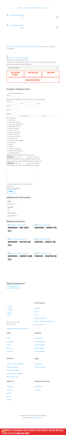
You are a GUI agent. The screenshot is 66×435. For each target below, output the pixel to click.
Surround (11, 147)
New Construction (14, 128)
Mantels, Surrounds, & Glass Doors (44, 321)
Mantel (11, 144)
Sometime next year (14, 136)
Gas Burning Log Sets (40, 318)
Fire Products (39, 303)
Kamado (9, 348)
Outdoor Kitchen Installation (15, 373)
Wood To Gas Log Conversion (15, 364)
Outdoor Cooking (39, 351)
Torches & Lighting (39, 345)
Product (13, 47)
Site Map (9, 399)
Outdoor (37, 333)
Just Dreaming (13, 138)
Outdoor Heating (39, 348)
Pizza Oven (10, 351)
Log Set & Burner (27, 47)
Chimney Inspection (12, 377)
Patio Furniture (38, 338)
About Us (10, 381)
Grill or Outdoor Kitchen (16, 151)
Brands (9, 396)
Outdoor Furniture (14, 153)
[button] (33, 432)
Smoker (9, 345)
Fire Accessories (39, 324)
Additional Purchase (14, 126)
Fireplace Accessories (15, 149)
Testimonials (10, 386)
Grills (9, 333)
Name (8, 95)
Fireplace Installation (13, 367)
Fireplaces (37, 308)
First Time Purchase (14, 122)
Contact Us (37, 390)
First (22, 103)
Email (8, 110)
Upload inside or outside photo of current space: (21, 155)
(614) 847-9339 (22, 433)
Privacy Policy (38, 364)
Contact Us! (13, 287)
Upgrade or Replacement (16, 124)
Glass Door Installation (13, 370)
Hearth (19, 47)
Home (8, 47)
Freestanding (10, 341)
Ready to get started (14, 132)
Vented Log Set (37, 47)
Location (9, 393)
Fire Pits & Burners (39, 341)
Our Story (9, 390)
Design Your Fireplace (33, 80)
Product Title (10, 186)
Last (38, 103)
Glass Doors (12, 142)
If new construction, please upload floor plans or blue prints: (24, 161)
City (44, 116)
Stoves (36, 315)
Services (10, 358)
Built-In (9, 338)
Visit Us (39, 8)
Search (46, 8)
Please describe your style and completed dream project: (23, 165)
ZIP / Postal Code (11, 118)
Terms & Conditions (40, 367)
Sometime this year (14, 134)
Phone (9, 105)
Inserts (36, 311)
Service (21, 8)
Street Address (25, 116)
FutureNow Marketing (36, 417)
